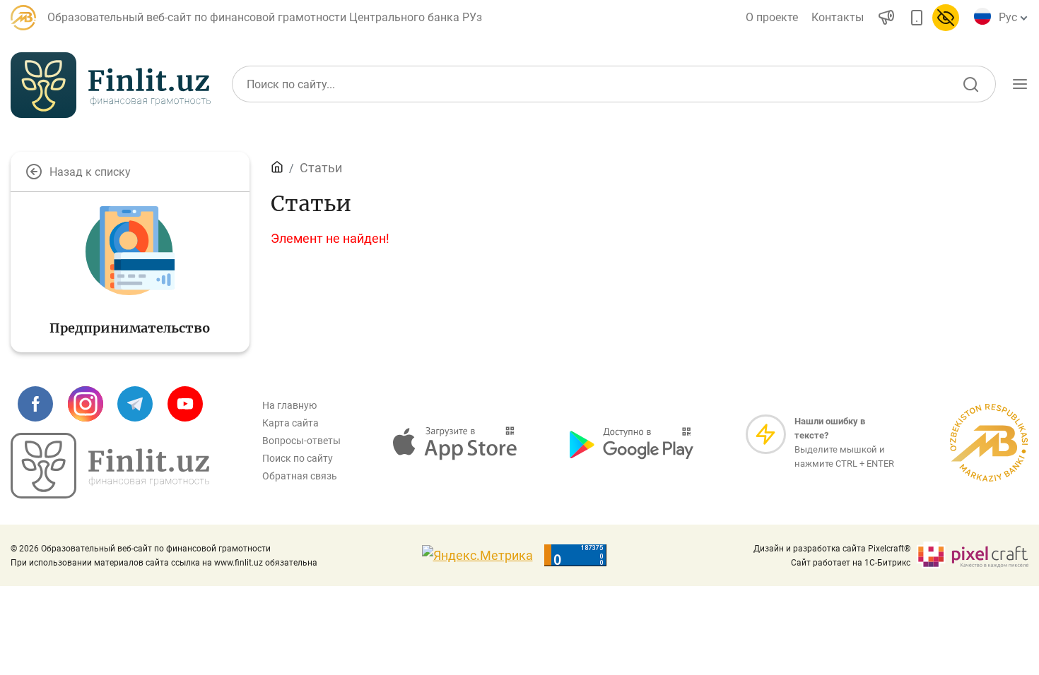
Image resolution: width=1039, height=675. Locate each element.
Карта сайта (290, 423)
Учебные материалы (883, 150)
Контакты (837, 17)
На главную (289, 405)
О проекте (772, 17)
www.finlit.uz (238, 563)
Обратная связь (299, 476)
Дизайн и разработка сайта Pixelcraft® (831, 549)
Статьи (321, 167)
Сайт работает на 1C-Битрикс (850, 563)
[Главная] (277, 167)
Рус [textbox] (1008, 17)
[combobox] (1010, 17)
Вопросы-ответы (301, 440)
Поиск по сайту (297, 458)
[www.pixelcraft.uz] (972, 555)
